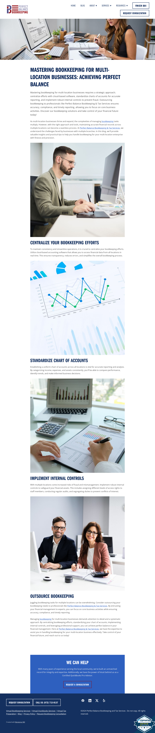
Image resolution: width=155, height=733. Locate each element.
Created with (15, 722)
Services (106, 5)
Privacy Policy (29, 714)
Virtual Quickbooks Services (43, 711)
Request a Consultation (77, 684)
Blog (83, 5)
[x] (97, 700)
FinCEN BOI (140, 5)
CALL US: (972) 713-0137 (47, 702)
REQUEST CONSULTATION (134, 13)
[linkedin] (90, 700)
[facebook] (83, 700)
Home (73, 5)
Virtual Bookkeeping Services (18, 711)
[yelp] (104, 700)
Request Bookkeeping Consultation (51, 714)
